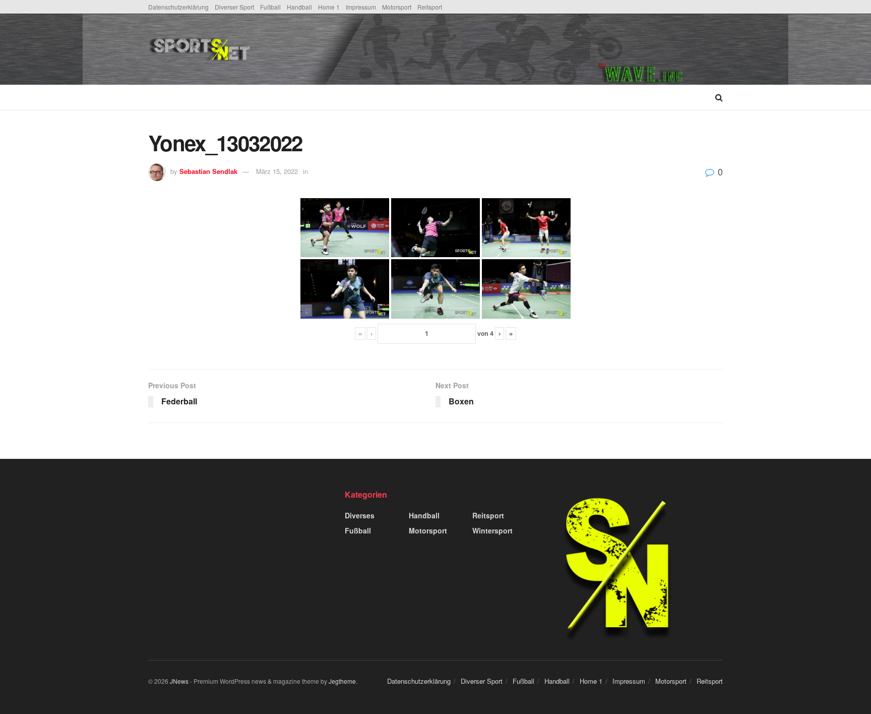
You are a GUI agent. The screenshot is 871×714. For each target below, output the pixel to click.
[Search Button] (719, 97)
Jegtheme (342, 681)
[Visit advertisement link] (660, 49)
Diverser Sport (234, 7)
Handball (299, 7)
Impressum (361, 7)
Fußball (270, 7)
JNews (179, 681)
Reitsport (429, 7)
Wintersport (492, 530)
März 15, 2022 (277, 171)
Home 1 (329, 7)
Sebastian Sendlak (208, 171)
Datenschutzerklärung (178, 7)
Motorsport (396, 7)
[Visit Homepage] (276, 49)
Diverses (360, 515)
